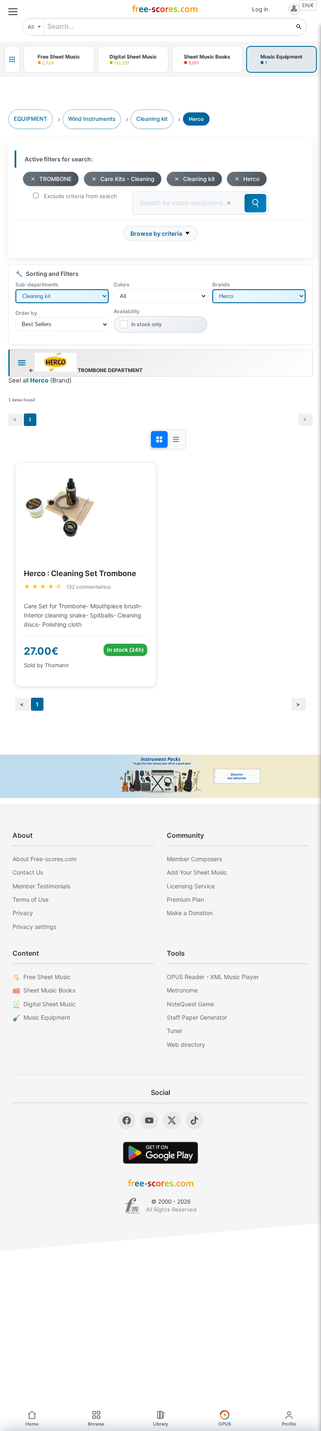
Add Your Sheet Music (197, 872)
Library (160, 1424)
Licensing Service (191, 886)
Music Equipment (46, 1017)
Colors (121, 284)
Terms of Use (30, 899)
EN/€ (308, 5)
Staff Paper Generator (197, 1017)
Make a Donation (190, 912)
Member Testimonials (41, 886)
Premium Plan (185, 899)
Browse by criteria (156, 233)
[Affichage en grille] (159, 439)
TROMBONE (55, 179)
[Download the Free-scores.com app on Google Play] (160, 1153)
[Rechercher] (298, 26)
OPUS (224, 1424)
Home (32, 1424)
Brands (220, 284)
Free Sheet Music (47, 976)
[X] (172, 1120)
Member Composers (194, 858)
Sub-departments (36, 284)
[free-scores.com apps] (12, 59)
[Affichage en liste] (176, 439)
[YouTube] (149, 1120)
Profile (289, 1424)
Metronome (182, 990)
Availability (127, 311)
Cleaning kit (199, 179)
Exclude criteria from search (80, 196)
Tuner (174, 1030)
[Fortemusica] (132, 1206)
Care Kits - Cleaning (127, 179)
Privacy (23, 912)
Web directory (186, 1044)
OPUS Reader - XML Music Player (213, 976)
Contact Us (28, 872)
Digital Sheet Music (49, 1004)
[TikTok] (194, 1120)
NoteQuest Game (190, 1004)
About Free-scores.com (44, 858)
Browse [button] (96, 1424)
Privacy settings (34, 926)
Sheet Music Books (49, 990)
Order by (26, 313)
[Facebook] (126, 1120)
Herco (251, 179)
